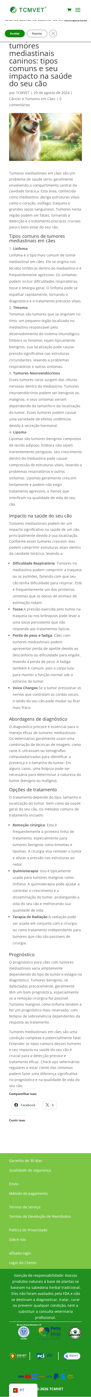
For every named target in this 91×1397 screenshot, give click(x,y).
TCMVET (23, 92)
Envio (13, 1183)
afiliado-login (20, 1253)
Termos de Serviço (24, 1207)
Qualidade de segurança (30, 1170)
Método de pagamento (28, 1193)
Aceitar (15, 34)
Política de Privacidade (28, 1230)
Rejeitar (37, 34)
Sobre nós (17, 1239)
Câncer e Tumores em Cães (32, 98)
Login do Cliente (22, 1262)
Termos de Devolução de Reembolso (40, 1216)
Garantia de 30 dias (25, 1160)
